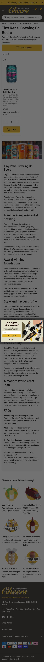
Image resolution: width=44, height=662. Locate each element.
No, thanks (11, 339)
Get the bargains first (11, 336)
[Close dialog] (41, 321)
